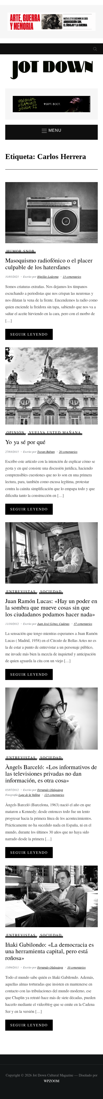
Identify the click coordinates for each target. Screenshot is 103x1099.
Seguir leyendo (29, 334)
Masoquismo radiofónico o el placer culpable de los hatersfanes (48, 263)
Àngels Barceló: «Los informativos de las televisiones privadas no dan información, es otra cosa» (51, 773)
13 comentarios (72, 276)
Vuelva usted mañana (55, 432)
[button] (52, 130)
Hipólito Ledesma (47, 276)
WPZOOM (51, 1080)
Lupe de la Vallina (29, 795)
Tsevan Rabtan (46, 452)
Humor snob (20, 251)
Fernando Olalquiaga (50, 790)
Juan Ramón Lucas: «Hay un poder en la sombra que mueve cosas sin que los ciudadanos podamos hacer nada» (51, 607)
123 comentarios (54, 795)
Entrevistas (21, 591)
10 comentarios (76, 967)
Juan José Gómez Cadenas (53, 624)
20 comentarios (68, 452)
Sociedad (51, 591)
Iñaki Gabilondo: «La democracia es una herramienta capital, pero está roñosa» (49, 951)
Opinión (15, 432)
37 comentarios (83, 624)
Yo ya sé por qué (25, 442)
